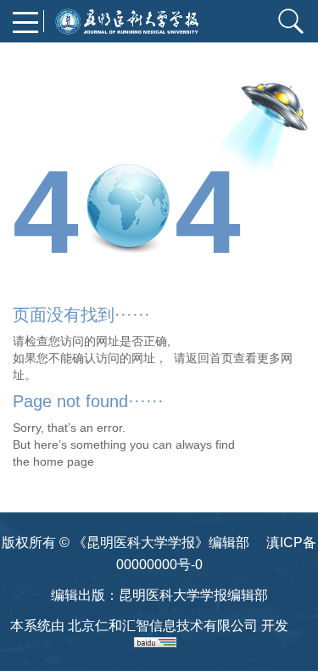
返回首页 (209, 358)
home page (63, 461)
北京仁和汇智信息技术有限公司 (163, 625)
